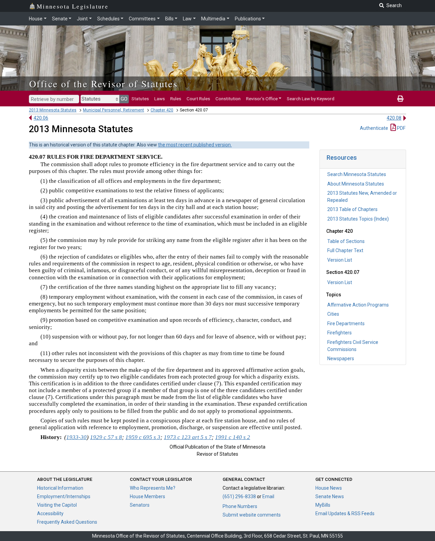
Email (268, 496)
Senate (60, 18)
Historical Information (60, 488)
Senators (140, 505)
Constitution (228, 98)
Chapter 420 (162, 110)
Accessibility (50, 513)
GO (124, 99)
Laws (159, 98)
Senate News (329, 496)
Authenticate (374, 128)
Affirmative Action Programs (358, 305)
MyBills (322, 505)
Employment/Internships (63, 496)
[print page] (400, 98)
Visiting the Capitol (57, 505)
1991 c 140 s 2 (232, 437)
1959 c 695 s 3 (142, 437)
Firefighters (339, 332)
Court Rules (198, 98)
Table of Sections (346, 241)
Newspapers (340, 358)
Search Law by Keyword (310, 98)
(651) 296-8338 (239, 496)
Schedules (108, 18)
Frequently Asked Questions (67, 522)
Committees (142, 18)
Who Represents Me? (152, 488)
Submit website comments (252, 515)
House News (328, 488)
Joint (82, 18)
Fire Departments (346, 323)
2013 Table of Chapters (352, 209)
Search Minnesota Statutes (356, 174)
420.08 (394, 118)
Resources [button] (342, 157)
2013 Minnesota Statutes (52, 110)
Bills (169, 18)
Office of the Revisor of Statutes (103, 83)
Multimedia (213, 18)
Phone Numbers (240, 506)
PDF (400, 128)
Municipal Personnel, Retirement (113, 110)
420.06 (41, 118)
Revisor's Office (262, 98)
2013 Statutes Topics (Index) (358, 219)
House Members (147, 496)
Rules (175, 98)
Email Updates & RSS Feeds (345, 513)
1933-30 (76, 437)
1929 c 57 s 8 (106, 437)
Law (187, 18)
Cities (333, 314)
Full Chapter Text (345, 250)
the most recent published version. (195, 144)
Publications (248, 18)
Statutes (140, 98)
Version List (339, 260)
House (35, 18)
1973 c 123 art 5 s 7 (188, 437)
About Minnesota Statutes (355, 184)
